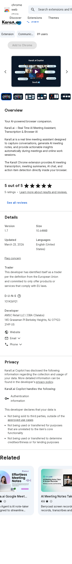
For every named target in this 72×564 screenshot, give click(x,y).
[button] (36, 71)
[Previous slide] (5, 72)
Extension (8, 34)
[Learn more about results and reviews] (19, 296)
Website (15, 332)
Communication (26, 34)
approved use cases (20, 420)
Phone (14, 344)
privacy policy (44, 382)
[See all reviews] (17, 202)
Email (13, 338)
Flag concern (13, 258)
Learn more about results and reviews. (43, 192)
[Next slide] (67, 72)
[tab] (16, 17)
